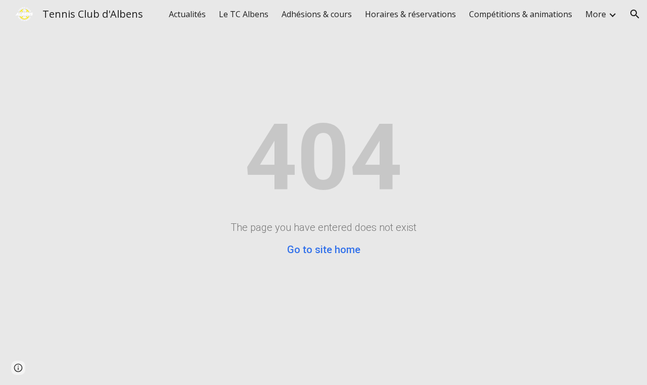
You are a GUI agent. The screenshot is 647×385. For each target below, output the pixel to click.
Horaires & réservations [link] (410, 14)
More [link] (595, 14)
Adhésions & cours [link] (317, 14)
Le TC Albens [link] (243, 14)
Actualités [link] (187, 14)
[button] (635, 14)
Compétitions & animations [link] (520, 14)
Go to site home (323, 250)
